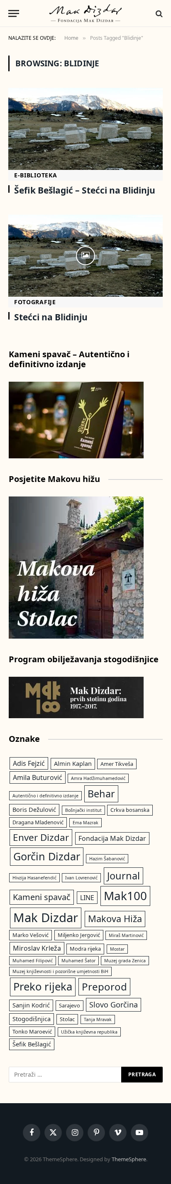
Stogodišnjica (31, 1019)
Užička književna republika (89, 1032)
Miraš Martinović (126, 935)
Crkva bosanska (129, 810)
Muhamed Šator (78, 961)
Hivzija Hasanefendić (34, 878)
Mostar (117, 949)
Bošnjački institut (83, 810)
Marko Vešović (30, 935)
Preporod (104, 986)
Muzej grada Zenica (125, 961)
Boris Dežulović (34, 809)
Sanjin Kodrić (31, 1005)
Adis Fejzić (29, 763)
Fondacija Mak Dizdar (112, 838)
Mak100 (125, 895)
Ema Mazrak (85, 823)
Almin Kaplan (73, 763)
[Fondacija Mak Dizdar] (85, 13)
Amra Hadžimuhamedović (98, 778)
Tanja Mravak (98, 1019)
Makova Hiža (115, 919)
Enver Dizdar (41, 837)
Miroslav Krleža (37, 948)
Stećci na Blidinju (51, 317)
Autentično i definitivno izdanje (45, 796)
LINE (87, 897)
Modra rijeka (85, 948)
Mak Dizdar (45, 917)
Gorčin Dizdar (46, 856)
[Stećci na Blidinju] (85, 256)
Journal (123, 875)
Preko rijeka (42, 986)
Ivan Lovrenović (81, 878)
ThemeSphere (129, 1159)
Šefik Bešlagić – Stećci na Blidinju (84, 190)
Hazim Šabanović (107, 859)
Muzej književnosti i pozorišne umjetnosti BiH (60, 971)
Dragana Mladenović (38, 822)
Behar (101, 793)
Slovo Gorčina (113, 1005)
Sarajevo (69, 1005)
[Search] (158, 13)
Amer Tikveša (116, 764)
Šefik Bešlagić (31, 1044)
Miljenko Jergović (79, 935)
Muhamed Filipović (32, 961)
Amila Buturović (37, 777)
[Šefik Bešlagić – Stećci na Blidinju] (85, 129)
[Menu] (13, 13)
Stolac (67, 1019)
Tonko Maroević (32, 1031)
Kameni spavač (42, 897)
